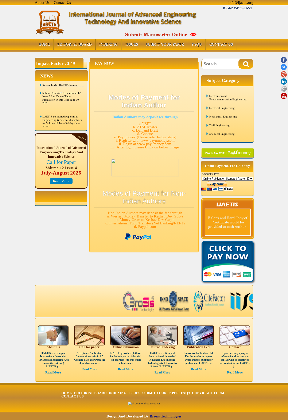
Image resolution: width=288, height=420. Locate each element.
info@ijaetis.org (240, 2)
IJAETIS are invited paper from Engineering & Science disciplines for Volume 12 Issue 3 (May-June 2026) (62, 116)
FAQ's (197, 44)
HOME (44, 44)
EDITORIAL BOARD (74, 44)
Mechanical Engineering (223, 109)
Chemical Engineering (222, 126)
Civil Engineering (219, 118)
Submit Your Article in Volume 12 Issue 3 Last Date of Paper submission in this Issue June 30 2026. (61, 93)
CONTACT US (221, 44)
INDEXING (108, 44)
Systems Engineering (221, 135)
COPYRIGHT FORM (208, 393)
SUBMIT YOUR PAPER (165, 44)
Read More (61, 181)
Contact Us (62, 2)
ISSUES (131, 44)
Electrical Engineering (222, 100)
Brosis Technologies (166, 416)
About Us (42, 2)
